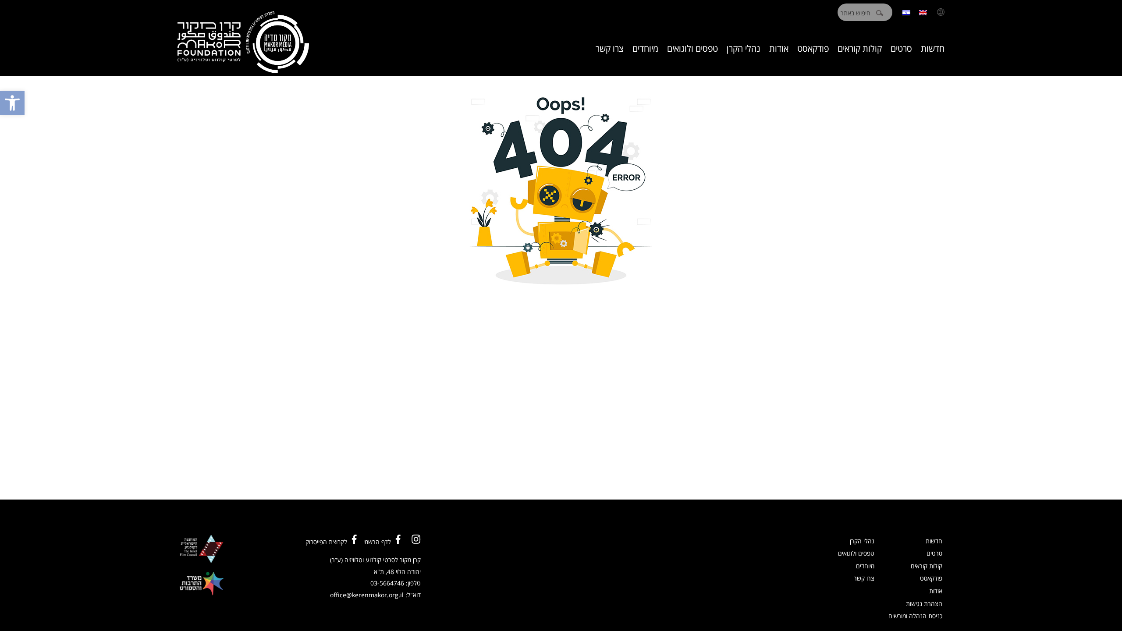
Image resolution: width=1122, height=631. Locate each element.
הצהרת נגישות (924, 603)
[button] (12, 103)
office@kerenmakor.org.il (367, 595)
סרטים (901, 48)
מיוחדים (645, 48)
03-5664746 (387, 583)
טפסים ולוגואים (692, 48)
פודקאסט (813, 48)
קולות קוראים (860, 48)
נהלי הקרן (743, 48)
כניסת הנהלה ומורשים (915, 616)
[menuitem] (923, 12)
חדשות (932, 48)
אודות (778, 48)
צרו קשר (610, 48)
